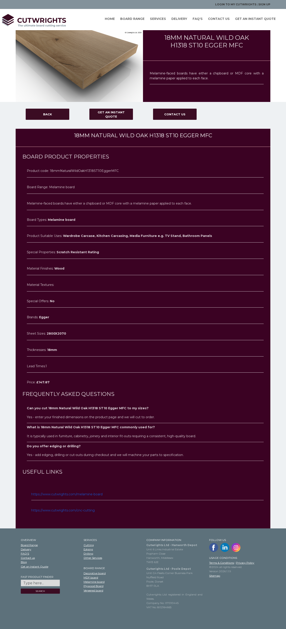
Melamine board (94, 581)
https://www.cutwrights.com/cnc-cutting (63, 510)
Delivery (179, 19)
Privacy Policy (245, 562)
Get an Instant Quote (111, 114)
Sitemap (214, 575)
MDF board (91, 577)
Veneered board (93, 590)
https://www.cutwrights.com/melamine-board (67, 494)
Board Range (132, 19)
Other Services (93, 557)
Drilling (88, 553)
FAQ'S (198, 19)
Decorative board (95, 573)
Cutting (89, 545)
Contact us (219, 19)
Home (110, 19)
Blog (24, 562)
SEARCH (40, 591)
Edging (88, 549)
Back (47, 114)
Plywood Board (93, 586)
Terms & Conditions (221, 562)
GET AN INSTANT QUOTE (255, 19)
